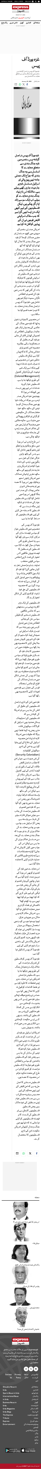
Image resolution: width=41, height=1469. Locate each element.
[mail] (16, 1153)
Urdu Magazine (9, 1408)
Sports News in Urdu (11, 1393)
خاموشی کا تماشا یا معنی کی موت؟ (28, 1329)
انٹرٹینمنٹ (34, 1405)
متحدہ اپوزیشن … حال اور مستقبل (28, 1307)
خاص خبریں (14, 22)
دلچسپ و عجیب (33, 1415)
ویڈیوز (36, 1440)
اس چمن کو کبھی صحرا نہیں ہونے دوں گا (26, 1222)
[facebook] (36, 1153)
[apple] (28, 1451)
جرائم (36, 1443)
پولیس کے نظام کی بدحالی (31, 1286)
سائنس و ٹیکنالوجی (32, 1430)
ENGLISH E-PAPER (30, 1)
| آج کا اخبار (27, 18)
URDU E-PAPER (18, 1)
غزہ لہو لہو (35, 1393)
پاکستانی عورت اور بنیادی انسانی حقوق (27, 1265)
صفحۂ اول (36, 22)
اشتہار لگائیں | (14, 18)
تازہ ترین (28, 22)
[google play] (12, 1451)
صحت (36, 1418)
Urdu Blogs (7, 1411)
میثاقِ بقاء (36, 1243)
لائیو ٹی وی (21, 18)
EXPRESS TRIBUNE (7, 1)
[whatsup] (23, 1153)
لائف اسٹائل (34, 1408)
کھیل (22, 22)
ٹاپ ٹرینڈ (35, 1411)
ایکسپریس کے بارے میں (34, 1377)
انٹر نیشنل (35, 1399)
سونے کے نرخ (34, 1421)
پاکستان (4, 22)
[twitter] (29, 1153)
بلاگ (36, 1433)
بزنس (36, 1436)
